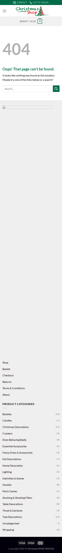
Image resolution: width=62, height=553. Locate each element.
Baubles (7, 414)
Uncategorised (10, 523)
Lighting (7, 471)
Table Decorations (12, 504)
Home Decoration (12, 465)
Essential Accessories (14, 446)
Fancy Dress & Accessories (17, 452)
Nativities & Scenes (13, 478)
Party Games (9, 491)
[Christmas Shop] (33, 10)
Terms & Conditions (13, 388)
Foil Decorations (11, 459)
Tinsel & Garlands (12, 510)
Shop (5, 362)
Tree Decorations (12, 516)
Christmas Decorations (15, 426)
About (6, 394)
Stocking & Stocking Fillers (17, 497)
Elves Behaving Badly (14, 439)
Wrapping (8, 529)
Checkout (8, 375)
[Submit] (56, 88)
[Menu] (4, 11)
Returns (7, 381)
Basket (6, 368)
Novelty (7, 484)
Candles (7, 420)
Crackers (7, 433)
